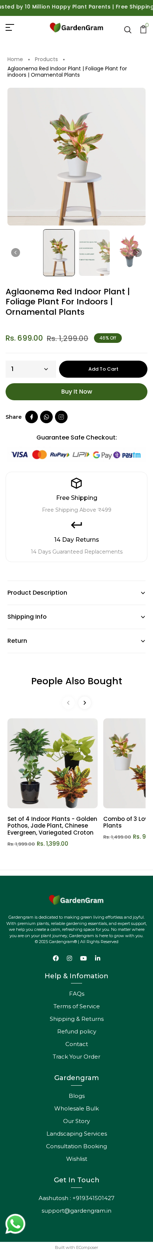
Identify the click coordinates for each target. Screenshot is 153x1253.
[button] (59, 252)
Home (15, 59)
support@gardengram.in (76, 1210)
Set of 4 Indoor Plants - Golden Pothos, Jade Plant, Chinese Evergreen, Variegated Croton (52, 826)
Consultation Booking (76, 1146)
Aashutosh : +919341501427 (76, 1198)
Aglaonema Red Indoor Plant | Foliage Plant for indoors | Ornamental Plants (67, 72)
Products (46, 59)
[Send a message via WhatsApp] (15, 1224)
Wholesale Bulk (76, 1108)
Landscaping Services (76, 1133)
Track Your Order (76, 1056)
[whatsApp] (46, 417)
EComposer (87, 1247)
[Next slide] (137, 252)
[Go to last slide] (15, 252)
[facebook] (31, 417)
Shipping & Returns (77, 1018)
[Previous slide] (68, 702)
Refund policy (76, 1031)
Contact (76, 1043)
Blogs (77, 1095)
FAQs (76, 993)
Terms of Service (76, 1006)
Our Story (76, 1121)
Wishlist (76, 1158)
